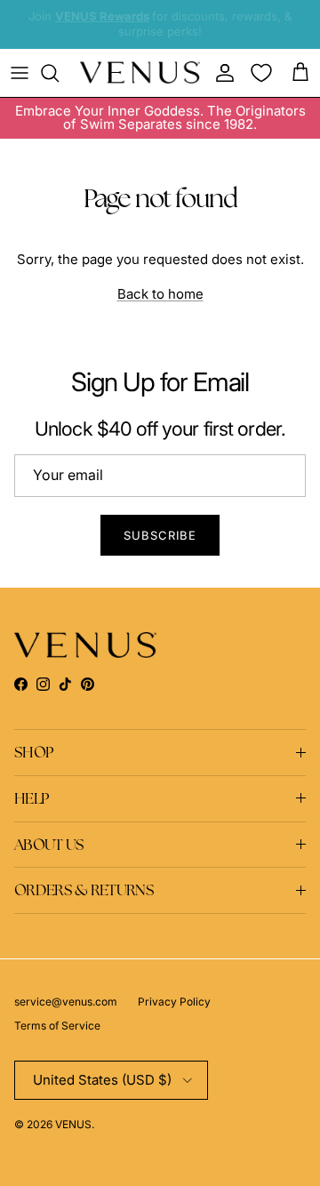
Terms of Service (57, 1025)
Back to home (160, 293)
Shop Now (160, 38)
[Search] (58, 72)
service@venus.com (65, 1001)
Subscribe (160, 535)
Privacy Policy (174, 1001)
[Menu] (19, 72)
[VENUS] (140, 72)
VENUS (73, 1124)
